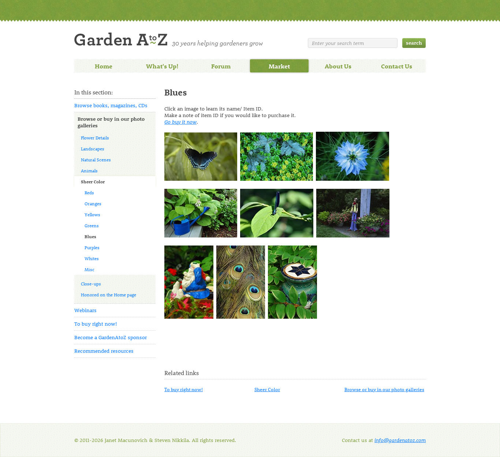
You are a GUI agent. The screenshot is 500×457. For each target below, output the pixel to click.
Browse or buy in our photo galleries (111, 122)
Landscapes (92, 148)
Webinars (85, 310)
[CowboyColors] (352, 235)
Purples (92, 247)
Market (279, 66)
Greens (92, 225)
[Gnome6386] (188, 316)
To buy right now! (95, 323)
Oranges (93, 203)
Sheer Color (93, 181)
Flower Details (95, 138)
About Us (338, 66)
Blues (90, 236)
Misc (89, 269)
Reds (89, 192)
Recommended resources (104, 350)
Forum (221, 66)
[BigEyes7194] (276, 235)
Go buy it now (180, 121)
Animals (89, 170)
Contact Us (396, 66)
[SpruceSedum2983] (276, 178)
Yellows (92, 214)
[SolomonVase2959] (292, 316)
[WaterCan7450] (200, 235)
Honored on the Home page (108, 294)
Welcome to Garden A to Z (168, 40)
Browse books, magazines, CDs (111, 105)
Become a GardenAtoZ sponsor (110, 337)
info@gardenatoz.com (400, 440)
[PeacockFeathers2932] (240, 316)
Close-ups (91, 283)
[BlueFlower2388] (352, 178)
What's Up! (162, 66)
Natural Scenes (96, 159)
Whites (92, 258)
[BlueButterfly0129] (200, 178)
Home (103, 66)
